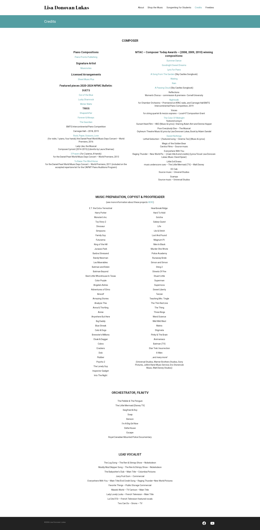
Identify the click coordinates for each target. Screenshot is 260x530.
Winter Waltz (86, 104)
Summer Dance (174, 60)
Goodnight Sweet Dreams (174, 65)
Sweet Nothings (174, 136)
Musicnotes (85, 68)
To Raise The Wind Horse (86, 161)
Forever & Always (86, 117)
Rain (174, 83)
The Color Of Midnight (174, 118)
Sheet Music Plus (86, 79)
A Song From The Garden (163, 74)
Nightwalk (174, 100)
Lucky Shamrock (86, 99)
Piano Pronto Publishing (86, 57)
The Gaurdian (86, 122)
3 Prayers (75, 154)
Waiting (174, 79)
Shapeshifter (86, 113)
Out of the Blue (86, 95)
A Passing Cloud (162, 88)
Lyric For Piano (174, 70)
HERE (150, 202)
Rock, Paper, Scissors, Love (86, 135)
